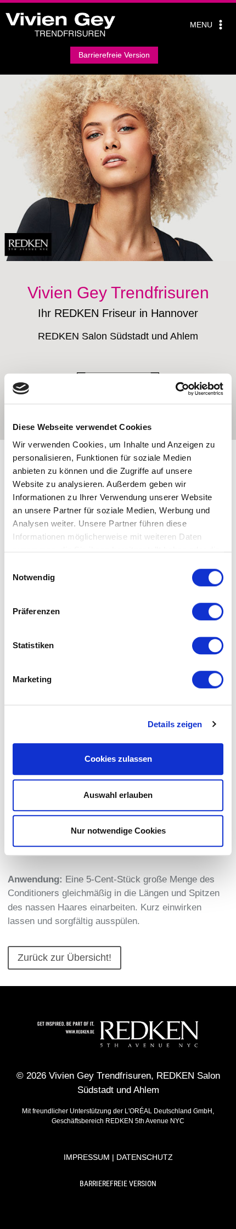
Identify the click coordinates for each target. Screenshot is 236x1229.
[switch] (207, 611)
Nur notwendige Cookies (118, 830)
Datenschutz (144, 1157)
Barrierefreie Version (114, 54)
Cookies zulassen (118, 758)
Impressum (87, 1157)
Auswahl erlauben (118, 795)
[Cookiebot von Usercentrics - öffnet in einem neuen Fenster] (175, 389)
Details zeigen (175, 724)
